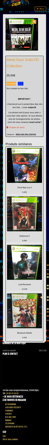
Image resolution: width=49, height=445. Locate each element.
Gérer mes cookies (10, 439)
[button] (34, 22)
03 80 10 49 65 (12, 393)
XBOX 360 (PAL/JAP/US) (26, 134)
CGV (4, 436)
